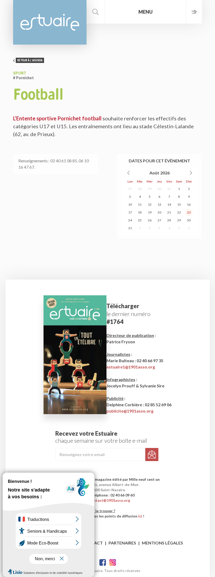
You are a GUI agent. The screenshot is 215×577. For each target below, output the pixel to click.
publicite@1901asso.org (129, 410)
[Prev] (128, 172)
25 (140, 220)
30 (159, 189)
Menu (145, 12)
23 (189, 212)
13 (159, 204)
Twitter (112, 562)
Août (154, 172)
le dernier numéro (128, 313)
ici (140, 516)
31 (169, 189)
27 (130, 189)
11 (140, 204)
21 (169, 212)
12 (150, 204)
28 (140, 189)
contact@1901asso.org (109, 500)
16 (189, 204)
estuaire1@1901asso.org (130, 366)
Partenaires (122, 542)
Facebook (102, 562)
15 (179, 204)
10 (130, 204)
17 (130, 212)
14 (169, 204)
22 (179, 212)
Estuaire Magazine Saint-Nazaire (50, 22)
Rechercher (96, 12)
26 (150, 220)
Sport (19, 73)
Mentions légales (162, 542)
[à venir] (194, 12)
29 (150, 189)
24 (130, 220)
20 (159, 212)
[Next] (190, 172)
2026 (165, 172)
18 (140, 212)
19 (150, 212)
